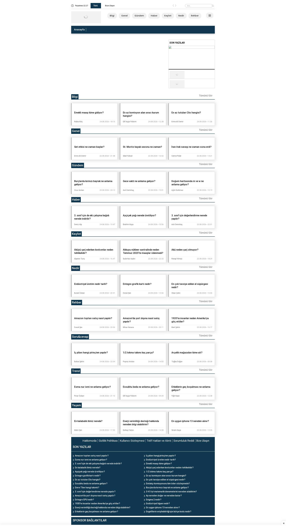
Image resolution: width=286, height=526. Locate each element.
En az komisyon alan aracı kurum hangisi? (166, 475)
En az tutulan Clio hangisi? (87, 479)
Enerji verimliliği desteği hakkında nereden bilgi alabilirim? (102, 507)
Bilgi (112, 15)
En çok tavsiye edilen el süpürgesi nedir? (165, 479)
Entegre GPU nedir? (84, 499)
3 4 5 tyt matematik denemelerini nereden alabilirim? (171, 491)
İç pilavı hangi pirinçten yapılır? (161, 455)
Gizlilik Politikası (108, 440)
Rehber (195, 15)
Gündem (139, 15)
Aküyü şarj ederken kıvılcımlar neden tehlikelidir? (169, 467)
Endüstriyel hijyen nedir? (158, 503)
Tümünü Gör (206, 95)
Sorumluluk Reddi (183, 440)
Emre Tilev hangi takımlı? (87, 487)
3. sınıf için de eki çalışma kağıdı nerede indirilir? (98, 463)
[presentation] (173, 6)
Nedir (181, 15)
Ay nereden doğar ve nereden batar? (164, 495)
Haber (154, 15)
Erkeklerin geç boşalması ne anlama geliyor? (96, 511)
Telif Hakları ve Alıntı (159, 440)
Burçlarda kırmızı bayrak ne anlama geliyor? (167, 487)
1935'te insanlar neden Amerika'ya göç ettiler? (97, 503)
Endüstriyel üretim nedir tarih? (161, 459)
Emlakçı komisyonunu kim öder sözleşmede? (168, 483)
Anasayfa (79, 29)
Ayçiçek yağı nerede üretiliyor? (90, 471)
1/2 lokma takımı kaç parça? (159, 471)
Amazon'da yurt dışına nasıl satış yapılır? (95, 495)
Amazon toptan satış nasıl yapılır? (92, 455)
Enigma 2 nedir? (153, 499)
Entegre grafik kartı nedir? (88, 475)
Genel (124, 15)
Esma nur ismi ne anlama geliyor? (91, 459)
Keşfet (167, 15)
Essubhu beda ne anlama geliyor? (91, 483)
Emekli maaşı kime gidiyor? (159, 463)
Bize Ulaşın (108, 5)
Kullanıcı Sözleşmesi (132, 440)
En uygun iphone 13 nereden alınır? (163, 507)
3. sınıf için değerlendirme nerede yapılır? (95, 491)
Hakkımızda (90, 440)
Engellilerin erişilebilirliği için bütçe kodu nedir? (168, 511)
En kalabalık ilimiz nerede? (87, 467)
